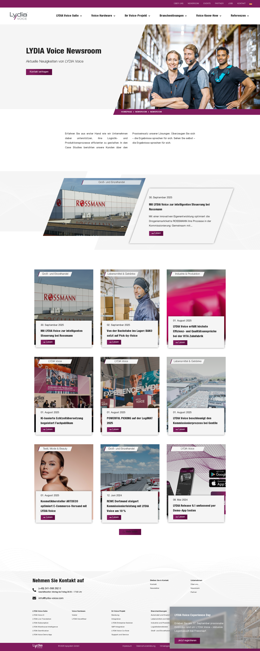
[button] (130, 532)
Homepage (126, 112)
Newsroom (141, 112)
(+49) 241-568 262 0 (49, 588)
